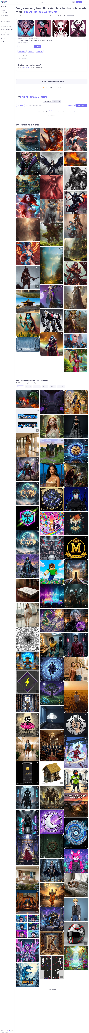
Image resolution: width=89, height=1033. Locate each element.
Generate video (56, 101)
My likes (21, 386)
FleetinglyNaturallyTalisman (35, 38)
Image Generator (6, 21)
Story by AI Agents (44, 111)
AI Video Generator (7, 26)
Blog (2, 1030)
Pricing (63, 2)
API (3, 41)
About (5, 1030)
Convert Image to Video (8, 29)
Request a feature (4, 1032)
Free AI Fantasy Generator (40, 11)
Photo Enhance (25, 67)
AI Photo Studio (6, 34)
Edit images (5, 15)
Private (77, 111)
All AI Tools (5, 6)
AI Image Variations (7, 23)
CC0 (26, 58)
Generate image (47, 101)
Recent (29, 386)
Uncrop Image (6, 32)
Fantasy (19, 42)
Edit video (5, 12)
